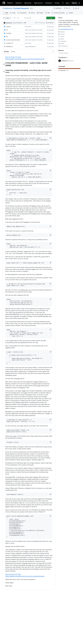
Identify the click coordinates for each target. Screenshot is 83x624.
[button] (51, 138)
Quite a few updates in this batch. (34, 30)
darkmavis (8, 8)
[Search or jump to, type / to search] (62, 3)
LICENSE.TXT (9, 43)
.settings (8, 26)
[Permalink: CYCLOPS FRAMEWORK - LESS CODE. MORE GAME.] (4, 64)
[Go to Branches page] (14, 18)
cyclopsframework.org (66, 29)
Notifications (58, 8)
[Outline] (53, 51)
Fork (68, 8)
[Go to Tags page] (18, 18)
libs (7, 36)
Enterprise (48, 3)
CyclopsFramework (21, 8)
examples (8, 33)
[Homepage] (4, 3)
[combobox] (35, 18)
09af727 (37, 22)
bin (7, 30)
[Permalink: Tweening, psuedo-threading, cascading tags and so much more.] (4, 71)
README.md (9, 46)
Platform (10, 3)
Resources (27, 3)
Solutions (18, 3)
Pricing (57, 3)
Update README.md (17, 22)
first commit (28, 26)
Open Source (38, 3)
